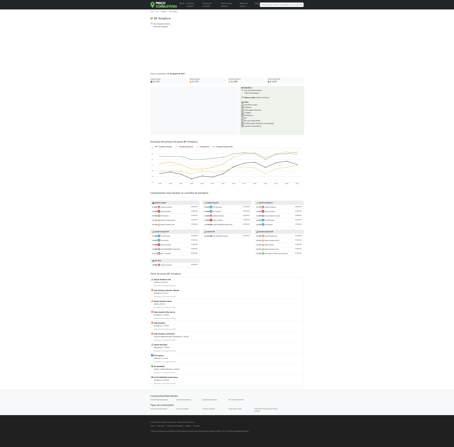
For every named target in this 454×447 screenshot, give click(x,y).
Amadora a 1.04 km (164, 315)
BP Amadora (173, 12)
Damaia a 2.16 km (164, 358)
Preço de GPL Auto (235, 409)
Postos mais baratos (226, 4)
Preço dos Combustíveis (158, 409)
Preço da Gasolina (208, 409)
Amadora (164, 12)
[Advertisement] (217, 49)
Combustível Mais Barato (159, 400)
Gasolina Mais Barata (209, 400)
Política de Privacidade (175, 426)
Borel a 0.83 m (164, 304)
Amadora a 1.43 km (164, 326)
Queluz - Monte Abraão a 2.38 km (166, 369)
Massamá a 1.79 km (164, 348)
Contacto (196, 426)
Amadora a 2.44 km (165, 380)
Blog (257, 3)
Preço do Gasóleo (182, 409)
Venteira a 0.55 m (164, 282)
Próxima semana (190, 4)
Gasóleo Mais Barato (183, 400)
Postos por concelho (207, 4)
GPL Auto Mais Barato (236, 400)
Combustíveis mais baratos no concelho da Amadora (179, 193)
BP (157, 12)
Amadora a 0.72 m (166, 293)
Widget (187, 426)
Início (182, 3)
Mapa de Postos (244, 4)
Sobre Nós (160, 426)
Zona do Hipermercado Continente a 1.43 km (171, 337)
